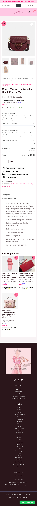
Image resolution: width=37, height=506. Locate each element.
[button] (31, 24)
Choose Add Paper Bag (8, 113)
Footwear (19, 421)
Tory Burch (19, 455)
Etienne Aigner (19, 451)
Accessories (19, 419)
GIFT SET (18, 460)
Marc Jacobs (19, 446)
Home (4, 78)
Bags (3, 84)
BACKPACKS (18, 457)
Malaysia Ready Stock (26, 84)
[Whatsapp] (28, 5)
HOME (18, 407)
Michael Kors (19, 442)
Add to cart (15, 162)
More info (4, 104)
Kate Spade (19, 444)
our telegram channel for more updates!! (20, 2)
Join (4, 2)
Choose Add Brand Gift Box (10, 130)
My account (18, 391)
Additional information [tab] (9, 198)
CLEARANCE (10, 84)
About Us (18, 389)
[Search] (18, 5)
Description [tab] (6, 195)
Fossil (19, 448)
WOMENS (5, 85)
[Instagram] (30, 5)
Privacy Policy (18, 394)
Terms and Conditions (18, 396)
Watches (19, 417)
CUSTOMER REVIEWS (19, 464)
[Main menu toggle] (3, 12)
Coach (14, 78)
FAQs (18, 466)
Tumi (19, 453)
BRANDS (9, 78)
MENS (18, 423)
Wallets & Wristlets (19, 414)
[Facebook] (32, 5)
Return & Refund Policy (18, 398)
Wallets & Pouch (19, 428)
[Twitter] (22, 380)
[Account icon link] (29, 11)
